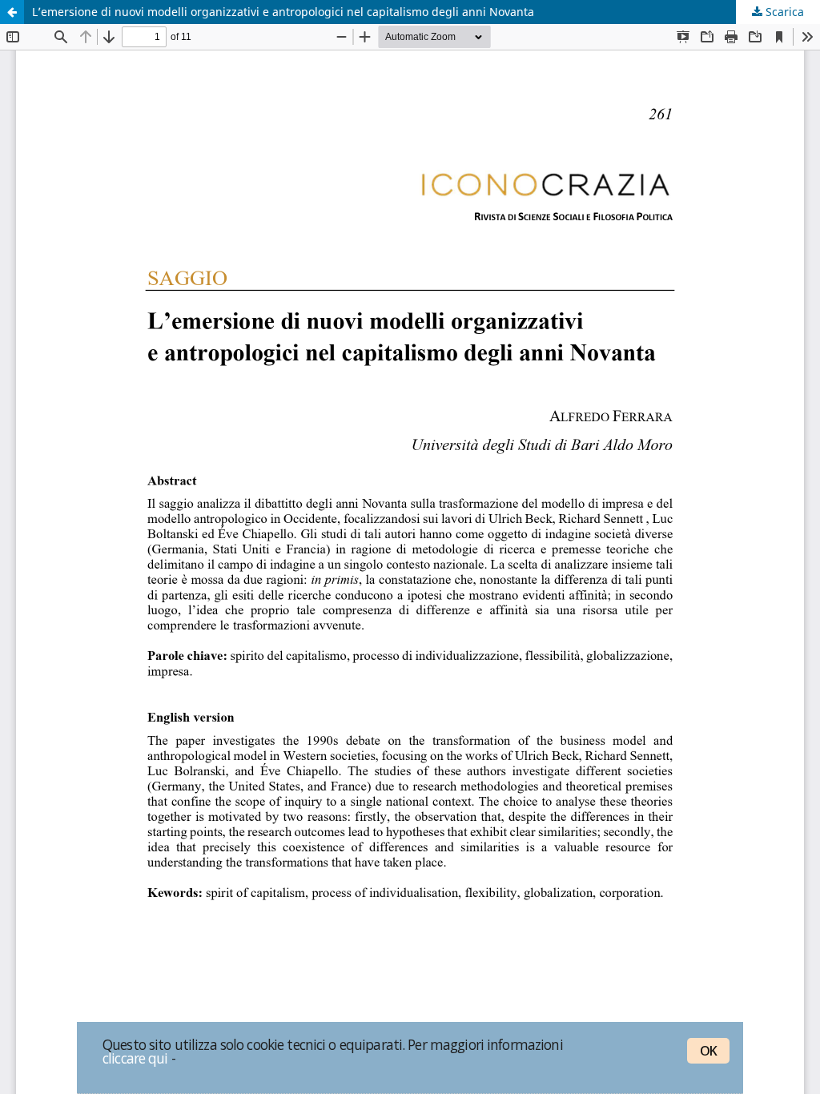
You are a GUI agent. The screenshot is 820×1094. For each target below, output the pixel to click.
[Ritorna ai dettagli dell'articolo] (12, 12)
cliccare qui (135, 1058)
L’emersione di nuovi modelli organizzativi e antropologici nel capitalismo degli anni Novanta (283, 11)
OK (708, 1051)
